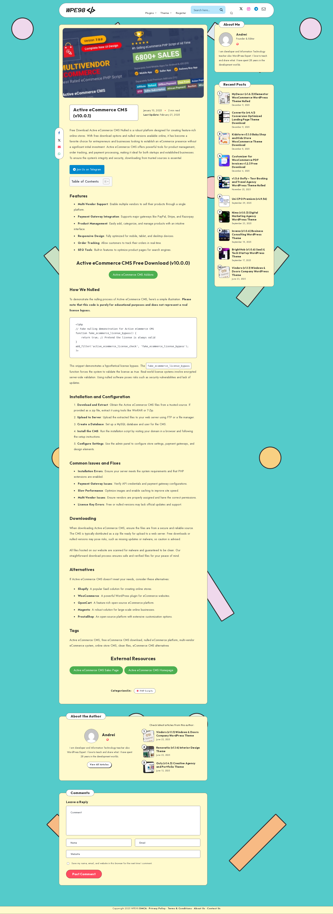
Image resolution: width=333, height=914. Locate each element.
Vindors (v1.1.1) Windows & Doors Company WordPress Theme (177, 733)
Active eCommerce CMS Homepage (151, 670)
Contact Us (213, 908)
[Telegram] (256, 8)
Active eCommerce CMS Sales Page (96, 670)
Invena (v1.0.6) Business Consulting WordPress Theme (247, 234)
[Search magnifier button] (221, 10)
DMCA (143, 908)
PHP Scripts (146, 690)
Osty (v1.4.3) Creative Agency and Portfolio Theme (175, 765)
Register (181, 13)
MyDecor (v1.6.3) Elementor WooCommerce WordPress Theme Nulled (250, 97)
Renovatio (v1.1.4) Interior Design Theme (178, 749)
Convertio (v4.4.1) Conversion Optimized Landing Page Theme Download (247, 118)
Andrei (108, 734)
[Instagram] (248, 8)
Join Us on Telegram (88, 169)
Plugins (149, 13)
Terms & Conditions (180, 908)
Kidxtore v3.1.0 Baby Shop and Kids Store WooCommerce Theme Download (249, 140)
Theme (164, 13)
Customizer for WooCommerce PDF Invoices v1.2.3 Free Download (245, 162)
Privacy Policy (157, 908)
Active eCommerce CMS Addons (133, 275)
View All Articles (99, 764)
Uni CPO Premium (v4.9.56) (249, 199)
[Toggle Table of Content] (104, 181)
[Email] (264, 8)
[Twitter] (241, 8)
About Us (199, 908)
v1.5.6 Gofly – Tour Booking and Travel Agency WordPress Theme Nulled (249, 182)
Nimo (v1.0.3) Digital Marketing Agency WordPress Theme (245, 216)
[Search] (231, 12)
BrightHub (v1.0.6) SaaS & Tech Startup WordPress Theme (248, 253)
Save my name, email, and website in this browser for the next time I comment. (112, 863)
